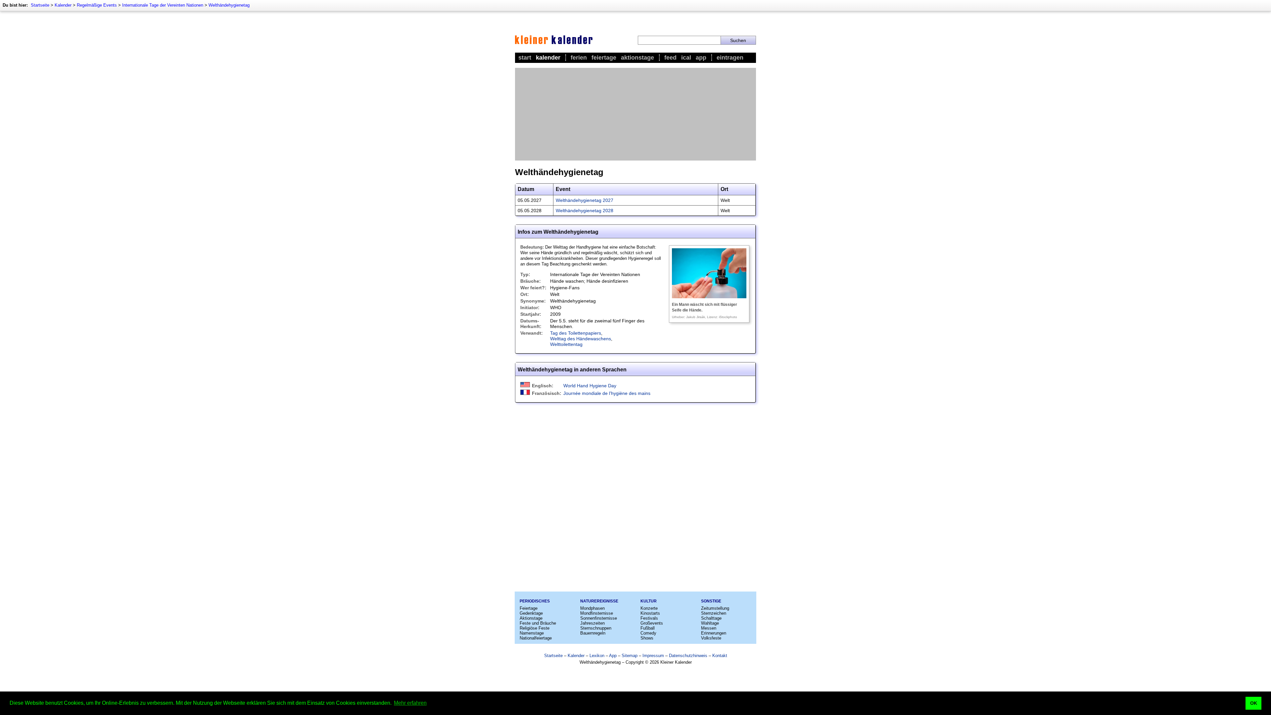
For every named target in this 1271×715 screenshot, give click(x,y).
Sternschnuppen (595, 628)
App (701, 57)
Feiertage (603, 57)
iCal (686, 57)
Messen (708, 628)
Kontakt (719, 655)
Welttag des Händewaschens (580, 338)
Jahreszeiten (592, 623)
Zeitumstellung (715, 608)
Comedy (648, 633)
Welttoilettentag (566, 344)
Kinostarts (650, 613)
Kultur (648, 601)
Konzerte (649, 608)
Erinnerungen (713, 633)
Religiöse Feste (534, 628)
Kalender (63, 5)
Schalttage (711, 618)
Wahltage (710, 623)
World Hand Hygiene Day (589, 385)
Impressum (653, 655)
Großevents (651, 623)
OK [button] (1253, 703)
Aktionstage (637, 57)
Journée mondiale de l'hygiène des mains (606, 393)
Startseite (40, 5)
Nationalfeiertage (536, 638)
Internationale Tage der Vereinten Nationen (162, 5)
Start (524, 57)
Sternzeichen (713, 613)
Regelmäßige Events (97, 5)
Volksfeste (711, 638)
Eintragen (730, 57)
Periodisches (535, 601)
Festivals (649, 618)
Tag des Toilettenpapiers (575, 333)
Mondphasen (592, 608)
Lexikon (596, 655)
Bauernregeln (592, 633)
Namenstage (532, 633)
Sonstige (711, 601)
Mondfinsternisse (596, 613)
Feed (670, 57)
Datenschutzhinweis (688, 655)
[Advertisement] (635, 114)
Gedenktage (531, 613)
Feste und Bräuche (538, 623)
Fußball (647, 628)
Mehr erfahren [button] (410, 703)
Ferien (579, 57)
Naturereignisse (599, 601)
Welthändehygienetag (229, 5)
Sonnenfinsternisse (598, 618)
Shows (646, 638)
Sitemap (629, 655)
